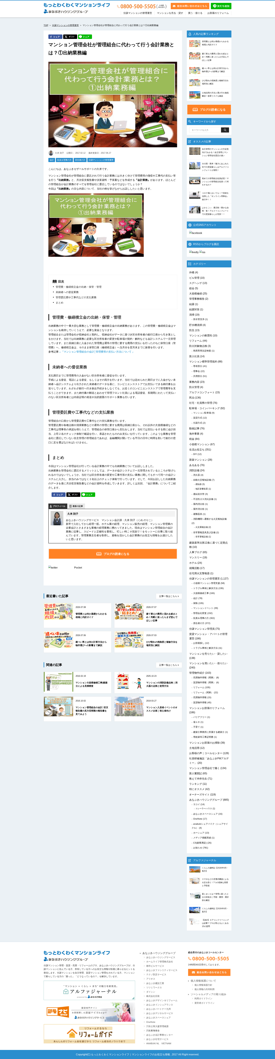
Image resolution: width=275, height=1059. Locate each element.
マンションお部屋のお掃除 (204, 742)
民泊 (191, 397)
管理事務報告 (196, 298)
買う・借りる (195, 13)
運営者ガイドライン (204, 1003)
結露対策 (194, 309)
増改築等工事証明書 (203, 737)
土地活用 (194, 748)
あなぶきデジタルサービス (159, 1013)
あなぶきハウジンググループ (205, 799)
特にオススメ (196, 789)
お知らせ (197, 847)
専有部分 (197, 366)
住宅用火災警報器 (199, 573)
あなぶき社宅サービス (157, 1039)
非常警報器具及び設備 (204, 532)
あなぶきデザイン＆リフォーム (161, 1000)
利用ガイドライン (203, 998)
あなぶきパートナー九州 (158, 1009)
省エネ (196, 722)
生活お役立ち (196, 449)
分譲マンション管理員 (202, 628)
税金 (191, 439)
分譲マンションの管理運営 (137, 13)
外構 (191, 272)
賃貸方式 (197, 417)
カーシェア (198, 832)
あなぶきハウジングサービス (160, 957)
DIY (195, 454)
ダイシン (150, 992)
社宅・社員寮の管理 (200, 403)
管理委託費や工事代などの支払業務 (76, 297)
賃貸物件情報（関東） (204, 682)
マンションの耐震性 (200, 335)
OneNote (197, 818)
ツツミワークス (154, 987)
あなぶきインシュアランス (159, 1005)
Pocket (78, 567)
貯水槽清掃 (195, 325)
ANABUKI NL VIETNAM (158, 1043)
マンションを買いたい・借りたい (208, 663)
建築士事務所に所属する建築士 (208, 732)
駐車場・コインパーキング (204, 408)
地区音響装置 (201, 489)
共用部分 (197, 376)
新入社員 (194, 356)
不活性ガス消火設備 (203, 499)
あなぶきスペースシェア (205, 814)
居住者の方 (80, 160)
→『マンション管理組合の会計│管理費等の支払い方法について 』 (97, 351)
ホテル (193, 563)
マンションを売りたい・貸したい (208, 653)
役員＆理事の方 (64, 160)
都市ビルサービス (155, 966)
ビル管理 (194, 277)
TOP (46, 25)
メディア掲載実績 (202, 837)
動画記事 (194, 428)
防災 (191, 330)
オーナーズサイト (199, 794)
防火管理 (194, 387)
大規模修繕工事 (201, 593)
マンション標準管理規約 (203, 361)
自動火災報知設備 (202, 480)
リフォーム (195, 340)
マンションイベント (203, 608)
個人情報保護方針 (203, 985)
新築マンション (198, 459)
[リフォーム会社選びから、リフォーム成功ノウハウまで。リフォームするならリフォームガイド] (89, 1033)
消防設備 (194, 470)
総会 (191, 288)
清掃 (191, 314)
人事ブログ (195, 552)
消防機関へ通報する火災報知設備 (210, 519)
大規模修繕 (195, 293)
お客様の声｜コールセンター (205, 753)
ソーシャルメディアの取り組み (208, 994)
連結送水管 (198, 494)
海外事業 (194, 433)
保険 (195, 603)
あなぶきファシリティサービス (161, 970)
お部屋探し (198, 643)
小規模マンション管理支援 (206, 583)
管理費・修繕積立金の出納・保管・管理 (79, 287)
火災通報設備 (201, 527)
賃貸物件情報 (200, 702)
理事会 (196, 371)
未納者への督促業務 (67, 292)
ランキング (195, 784)
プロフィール (59, 506)
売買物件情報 (200, 697)
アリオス (150, 979)
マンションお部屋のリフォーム (207, 708)
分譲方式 (197, 423)
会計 (52, 160)
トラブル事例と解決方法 (205, 588)
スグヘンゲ (195, 283)
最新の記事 (78, 506)
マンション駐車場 (202, 413)
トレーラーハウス (203, 808)
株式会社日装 (153, 996)
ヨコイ (196, 804)
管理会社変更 (200, 613)
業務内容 (194, 382)
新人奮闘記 (195, 773)
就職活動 (194, 568)
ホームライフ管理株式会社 (159, 961)
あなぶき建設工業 (155, 983)
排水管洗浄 (198, 319)
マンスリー (195, 557)
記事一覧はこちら (168, 596)
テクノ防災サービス (156, 974)
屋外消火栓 (198, 509)
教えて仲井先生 (198, 778)
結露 (191, 304)
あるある (194, 465)
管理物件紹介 (196, 672)
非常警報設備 (201, 536)
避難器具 (197, 514)
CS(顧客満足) (200, 842)
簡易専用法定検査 (202, 350)
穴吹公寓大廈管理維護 (157, 1026)
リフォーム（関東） (203, 692)
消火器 (196, 475)
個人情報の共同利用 (204, 989)
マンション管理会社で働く (204, 768)
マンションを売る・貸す (170, 13)
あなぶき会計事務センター (159, 1035)
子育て (196, 727)
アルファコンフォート (202, 392)
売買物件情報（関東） (204, 677)
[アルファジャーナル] (89, 990)
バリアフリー (200, 717)
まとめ (59, 302)
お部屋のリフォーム (218, 13)
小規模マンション (199, 444)
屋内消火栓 (198, 504)
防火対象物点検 (198, 346)
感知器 (198, 484)
